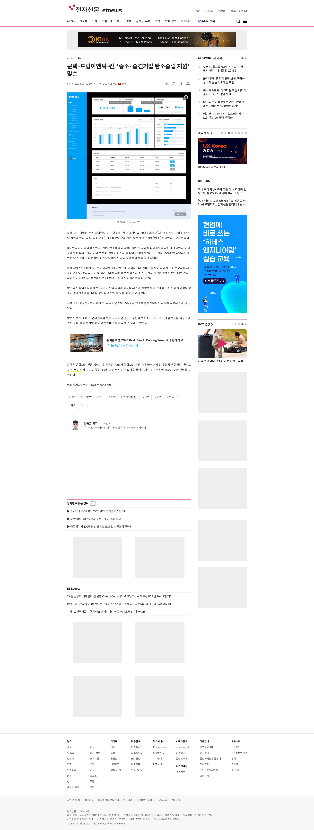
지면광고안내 (206, 747)
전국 (92, 770)
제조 (73, 405)
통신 (119, 21)
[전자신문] (95, 8)
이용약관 (204, 764)
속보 (69, 747)
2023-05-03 (115, 83)
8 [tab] (246, 133)
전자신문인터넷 (239, 752)
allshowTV (158, 752)
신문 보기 (180, 752)
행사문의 (204, 752)
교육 (101, 397)
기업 (113, 397)
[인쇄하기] (188, 84)
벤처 (147, 397)
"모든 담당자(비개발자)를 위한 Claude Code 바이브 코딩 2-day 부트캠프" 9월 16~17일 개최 (119, 596)
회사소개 (84, 811)
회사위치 (235, 770)
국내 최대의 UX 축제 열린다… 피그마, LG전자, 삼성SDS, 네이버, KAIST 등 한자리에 (222, 193)
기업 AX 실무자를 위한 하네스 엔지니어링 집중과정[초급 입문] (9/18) (106, 612)
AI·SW (71, 21)
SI (84, 405)
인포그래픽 (136, 770)
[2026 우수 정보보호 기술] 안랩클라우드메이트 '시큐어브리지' (223, 104)
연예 (113, 747)
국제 (92, 764)
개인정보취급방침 (209, 770)
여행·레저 (116, 770)
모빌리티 (107, 21)
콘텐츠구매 (181, 758)
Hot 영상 (135, 758)
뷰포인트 (135, 764)
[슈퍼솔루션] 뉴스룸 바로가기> (122, 345)
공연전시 (115, 758)
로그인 (234, 10)
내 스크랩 (180, 771)
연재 (92, 787)
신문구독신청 (182, 747)
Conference (159, 747)
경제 (128, 21)
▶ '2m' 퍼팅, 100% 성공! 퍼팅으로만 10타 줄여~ (94, 519)
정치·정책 (170, 21)
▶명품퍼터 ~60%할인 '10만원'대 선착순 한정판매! (96, 511)
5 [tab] (235, 133)
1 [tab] (242, 58)
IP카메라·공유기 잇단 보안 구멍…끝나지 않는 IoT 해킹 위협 (224, 80)
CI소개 (234, 764)
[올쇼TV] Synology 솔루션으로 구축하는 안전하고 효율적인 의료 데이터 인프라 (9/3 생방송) (119, 604)
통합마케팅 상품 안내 (210, 758)
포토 (113, 752)
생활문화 (115, 764)
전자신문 (235, 747)
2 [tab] (246, 58)
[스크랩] (173, 84)
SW (79, 58)
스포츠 (93, 775)
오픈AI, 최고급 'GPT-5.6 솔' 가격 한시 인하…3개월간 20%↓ (223, 68)
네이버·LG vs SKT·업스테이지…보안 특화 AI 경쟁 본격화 (223, 115)
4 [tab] (232, 133)
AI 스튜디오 (136, 752)
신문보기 (210, 10)
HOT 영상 (205, 324)
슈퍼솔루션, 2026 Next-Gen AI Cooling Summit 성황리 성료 (144, 340)
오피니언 (186, 21)
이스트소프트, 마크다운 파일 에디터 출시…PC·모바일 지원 (224, 92)
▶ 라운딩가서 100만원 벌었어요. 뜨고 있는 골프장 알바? (99, 526)
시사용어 (157, 758)
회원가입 (243, 10)
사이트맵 (176, 800)
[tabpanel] (222, 92)
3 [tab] (229, 133)
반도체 (83, 21)
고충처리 (204, 775)
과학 (157, 21)
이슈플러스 (136, 747)
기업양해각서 (130, 397)
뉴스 (69, 741)
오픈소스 (76, 370)
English (196, 10)
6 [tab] (239, 133)
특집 (92, 781)
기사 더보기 (105, 423)
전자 (94, 21)
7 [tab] (242, 133)
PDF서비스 (158, 764)
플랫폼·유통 (143, 21)
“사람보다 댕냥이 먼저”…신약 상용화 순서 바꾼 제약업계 (115, 427)
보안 (159, 397)
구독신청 (221, 10)
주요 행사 (205, 133)
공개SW (87, 397)
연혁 (233, 758)
